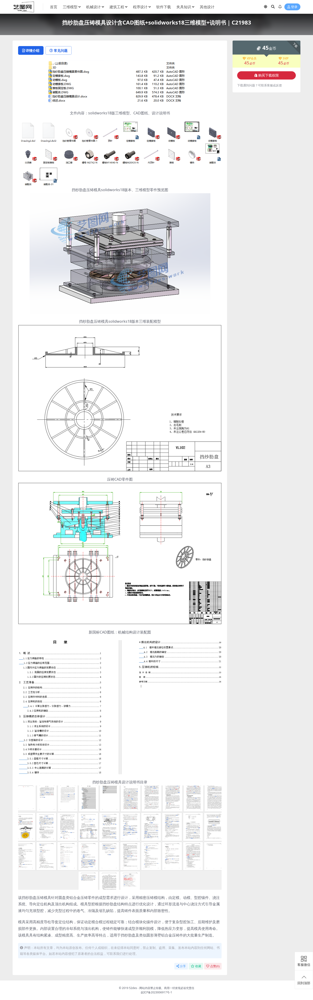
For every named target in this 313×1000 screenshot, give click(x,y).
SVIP (285, 58)
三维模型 (70, 6)
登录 (294, 7)
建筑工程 (117, 6)
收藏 (198, 966)
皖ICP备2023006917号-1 (156, 992)
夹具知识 (183, 6)
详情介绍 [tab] (32, 50)
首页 (53, 6)
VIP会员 (251, 58)
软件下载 (163, 6)
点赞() (215, 966)
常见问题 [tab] (61, 50)
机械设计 (93, 6)
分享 (183, 966)
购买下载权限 (268, 75)
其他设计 (207, 6)
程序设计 (140, 6)
